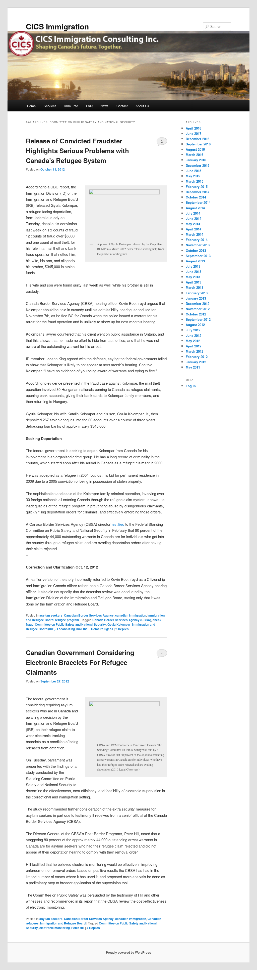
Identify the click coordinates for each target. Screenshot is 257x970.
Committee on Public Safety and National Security (70, 624)
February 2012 (197, 356)
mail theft (83, 629)
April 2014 (193, 229)
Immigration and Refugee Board (63, 923)
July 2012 (193, 330)
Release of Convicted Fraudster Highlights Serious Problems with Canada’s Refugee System (77, 150)
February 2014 (197, 239)
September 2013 (198, 255)
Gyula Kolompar (119, 624)
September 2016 (198, 144)
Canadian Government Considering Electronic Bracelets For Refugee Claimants (80, 662)
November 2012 (198, 308)
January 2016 (196, 159)
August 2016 (195, 149)
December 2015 (197, 165)
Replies (122, 629)
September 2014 (198, 202)
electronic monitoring (54, 927)
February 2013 (197, 293)
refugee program (67, 620)
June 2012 (193, 335)
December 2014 (197, 191)
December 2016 (197, 138)
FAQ (89, 105)
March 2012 (194, 351)
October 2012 (196, 314)
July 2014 (193, 213)
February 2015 (197, 186)
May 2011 (193, 367)
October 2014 (196, 197)
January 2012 (196, 361)
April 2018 (193, 128)
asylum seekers (50, 615)
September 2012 (198, 319)
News (104, 105)
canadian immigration (130, 615)
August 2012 (195, 324)
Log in (191, 385)
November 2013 (198, 244)
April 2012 (193, 346)
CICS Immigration (57, 26)
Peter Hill (77, 927)
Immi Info (71, 105)
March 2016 (194, 154)
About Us (142, 105)
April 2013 (193, 282)
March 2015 (194, 181)
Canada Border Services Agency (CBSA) (121, 620)
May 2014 (193, 223)
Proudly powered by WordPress (128, 952)
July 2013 (193, 266)
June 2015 (193, 170)
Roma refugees (102, 629)
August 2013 (195, 261)
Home (31, 105)
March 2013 (194, 287)
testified (117, 524)
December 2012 (197, 303)
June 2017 (193, 133)
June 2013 (193, 271)
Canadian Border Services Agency (89, 615)
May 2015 (193, 176)
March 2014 (194, 234)
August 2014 (195, 208)
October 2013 (196, 250)
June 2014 (193, 218)
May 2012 (193, 340)
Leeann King (66, 629)
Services (50, 105)
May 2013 (193, 276)
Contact (122, 105)
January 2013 (196, 298)
